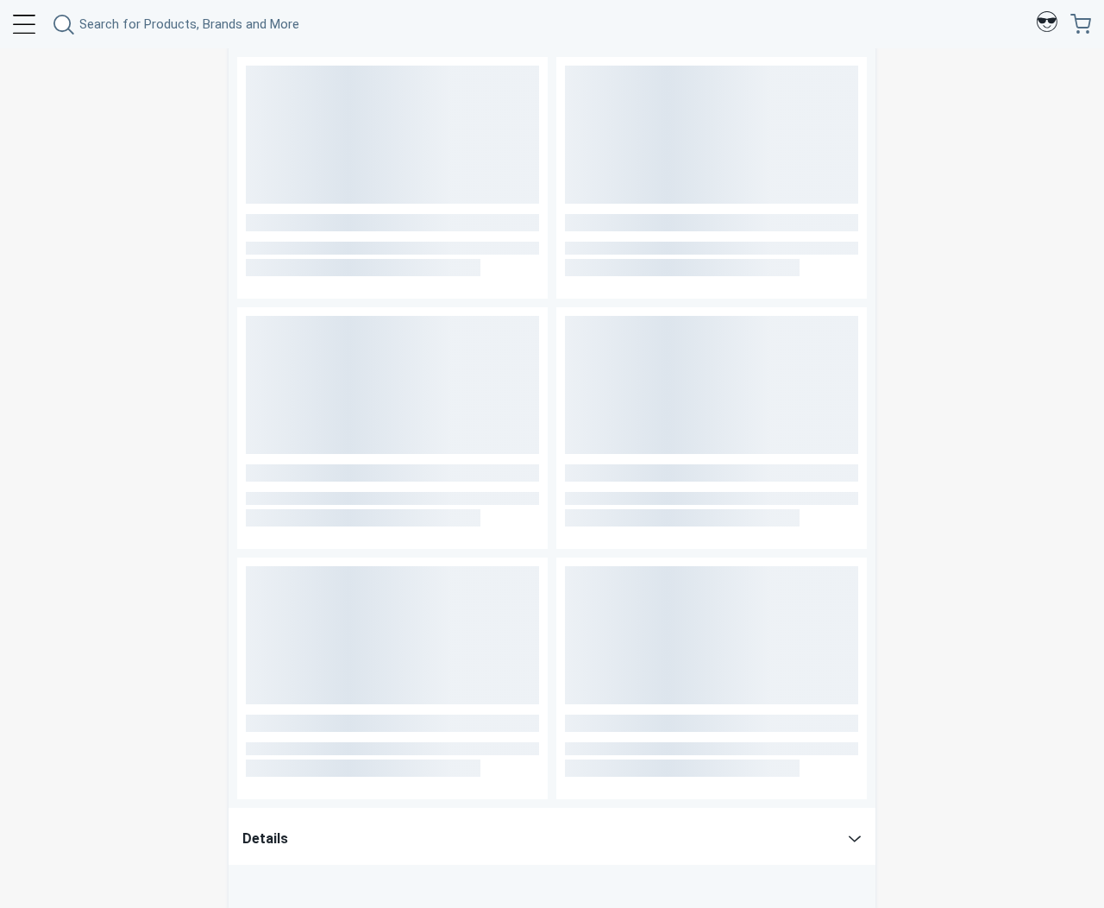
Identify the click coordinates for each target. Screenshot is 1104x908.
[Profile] (1047, 24)
